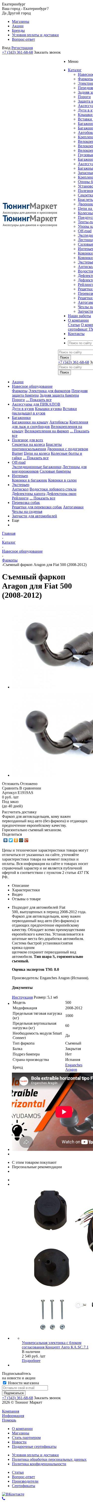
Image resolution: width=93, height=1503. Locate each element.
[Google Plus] (26, 840)
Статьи (74, 325)
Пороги (84, 97)
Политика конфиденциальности (39, 1464)
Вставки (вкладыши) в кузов (44, 411)
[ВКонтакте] (5, 840)
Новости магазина (23, 1383)
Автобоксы (58, 422)
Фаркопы (20, 391)
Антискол (20, 489)
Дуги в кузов (23, 409)
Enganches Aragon (73, 1067)
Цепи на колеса (37, 453)
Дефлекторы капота (28, 493)
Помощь (9, 1420)
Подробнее (31, 1360)
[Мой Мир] (21, 840)
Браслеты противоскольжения (37, 446)
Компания (10, 1411)
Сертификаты (23, 1486)
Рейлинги (20, 498)
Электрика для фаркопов (49, 391)
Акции (18, 382)
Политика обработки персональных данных (49, 1459)
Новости (19, 1442)
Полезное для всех (27, 440)
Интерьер (20, 476)
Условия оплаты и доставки (35, 1455)
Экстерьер (20, 485)
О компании (22, 1429)
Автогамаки (73, 507)
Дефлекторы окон (61, 493)
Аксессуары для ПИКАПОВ (36, 404)
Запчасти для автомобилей (34, 516)
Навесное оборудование (32, 386)
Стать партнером (26, 1437)
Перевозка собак (26, 502)
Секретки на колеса (28, 444)
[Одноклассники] (16, 840)
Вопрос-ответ (23, 1477)
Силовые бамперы (55, 471)
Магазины (20, 1433)
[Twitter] (10, 840)
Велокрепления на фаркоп (47, 431)
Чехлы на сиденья (27, 511)
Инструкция (22, 997)
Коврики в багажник (29, 480)
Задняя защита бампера (59, 395)
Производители (25, 1481)
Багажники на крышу (30, 422)
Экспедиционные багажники (37, 467)
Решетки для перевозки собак (37, 507)
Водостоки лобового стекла (53, 489)
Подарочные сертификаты (34, 1446)
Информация (13, 1416)
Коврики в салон (62, 480)
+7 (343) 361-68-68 (17, 52)
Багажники (21, 417)
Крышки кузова (48, 409)
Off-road (85, 231)
